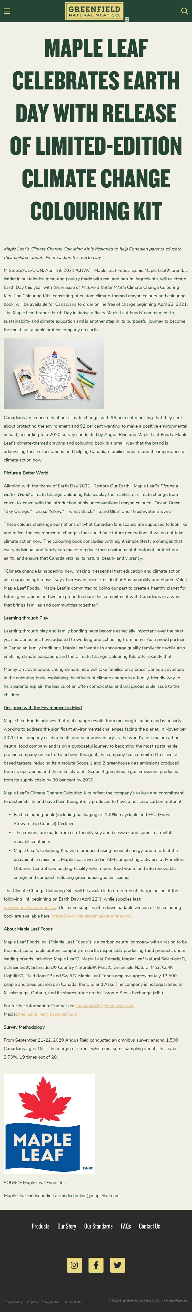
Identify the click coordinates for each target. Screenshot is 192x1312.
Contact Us (149, 1225)
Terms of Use (73, 1302)
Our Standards (98, 1225)
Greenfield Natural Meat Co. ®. (139, 1301)
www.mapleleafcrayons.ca (30, 908)
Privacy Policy (13, 1302)
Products (41, 1225)
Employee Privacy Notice (43, 1302)
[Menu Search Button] (184, 11)
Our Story (67, 1225)
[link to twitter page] (117, 1265)
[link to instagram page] (74, 1265)
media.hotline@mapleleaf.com (47, 1014)
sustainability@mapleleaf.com (104, 1006)
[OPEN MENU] (7, 11)
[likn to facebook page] (96, 1265)
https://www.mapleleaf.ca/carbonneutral (91, 916)
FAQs (126, 1225)
